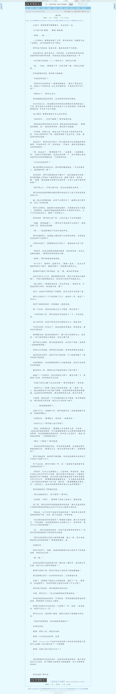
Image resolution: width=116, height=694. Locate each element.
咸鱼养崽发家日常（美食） (55, 688)
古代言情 (43, 8)
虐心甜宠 (66, 8)
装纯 (83, 20)
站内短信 (86, 3)
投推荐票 (45, 17)
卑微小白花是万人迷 (63, 688)
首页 (27, 8)
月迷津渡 (31, 20)
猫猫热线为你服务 (51, 20)
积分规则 (79, 4)
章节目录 (56, 17)
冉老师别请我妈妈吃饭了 (43, 20)
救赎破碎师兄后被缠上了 (66, 20)
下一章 (61, 17)
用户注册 (88, 0)
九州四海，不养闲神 (58, 20)
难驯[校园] (80, 20)
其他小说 (72, 8)
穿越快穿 (49, 8)
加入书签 (66, 17)
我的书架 (32, 8)
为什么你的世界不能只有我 (45, 688)
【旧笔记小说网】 (58, 681)
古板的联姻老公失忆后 (36, 688)
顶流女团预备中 (36, 20)
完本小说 (84, 8)
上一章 (50, 17)
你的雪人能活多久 (74, 20)
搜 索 (71, 4)
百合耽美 (55, 8)
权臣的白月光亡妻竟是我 (78, 688)
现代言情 (61, 8)
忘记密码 (83, 0)
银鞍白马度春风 (38, 11)
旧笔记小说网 (33, 4)
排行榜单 (78, 8)
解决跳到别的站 (85, 4)
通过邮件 (82, 3)
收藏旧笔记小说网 (45, 0)
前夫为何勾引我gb (71, 688)
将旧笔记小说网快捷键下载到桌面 (33, 0)
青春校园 (38, 8)
